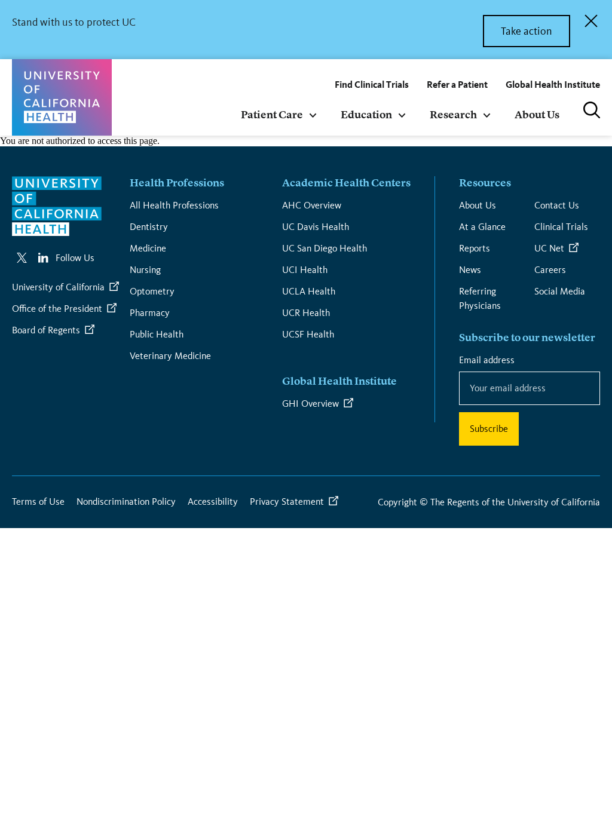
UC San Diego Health (324, 248)
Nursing (145, 269)
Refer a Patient (457, 84)
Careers (550, 269)
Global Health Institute (553, 84)
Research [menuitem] (453, 115)
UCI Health (305, 269)
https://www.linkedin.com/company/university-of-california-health (43, 258)
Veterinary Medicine (170, 355)
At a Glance (482, 226)
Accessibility (213, 501)
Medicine (148, 248)
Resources (485, 183)
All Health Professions (174, 205)
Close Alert (591, 21)
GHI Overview (310, 403)
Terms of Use (38, 501)
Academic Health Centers (346, 183)
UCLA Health (308, 291)
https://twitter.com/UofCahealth (21, 258)
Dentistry (149, 226)
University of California (58, 287)
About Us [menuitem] (537, 115)
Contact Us (556, 205)
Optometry (152, 291)
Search (592, 110)
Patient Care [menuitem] (272, 115)
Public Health (156, 334)
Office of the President (57, 308)
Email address (489, 360)
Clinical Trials (561, 226)
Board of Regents (46, 330)
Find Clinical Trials (372, 84)
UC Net (549, 248)
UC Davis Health (315, 226)
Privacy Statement (287, 501)
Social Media (559, 291)
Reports (474, 248)
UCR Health (306, 312)
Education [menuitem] (366, 115)
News (470, 269)
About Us (477, 205)
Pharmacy (150, 312)
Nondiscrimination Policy (126, 501)
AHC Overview (311, 205)
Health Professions (177, 183)
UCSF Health (308, 334)
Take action (526, 31)
